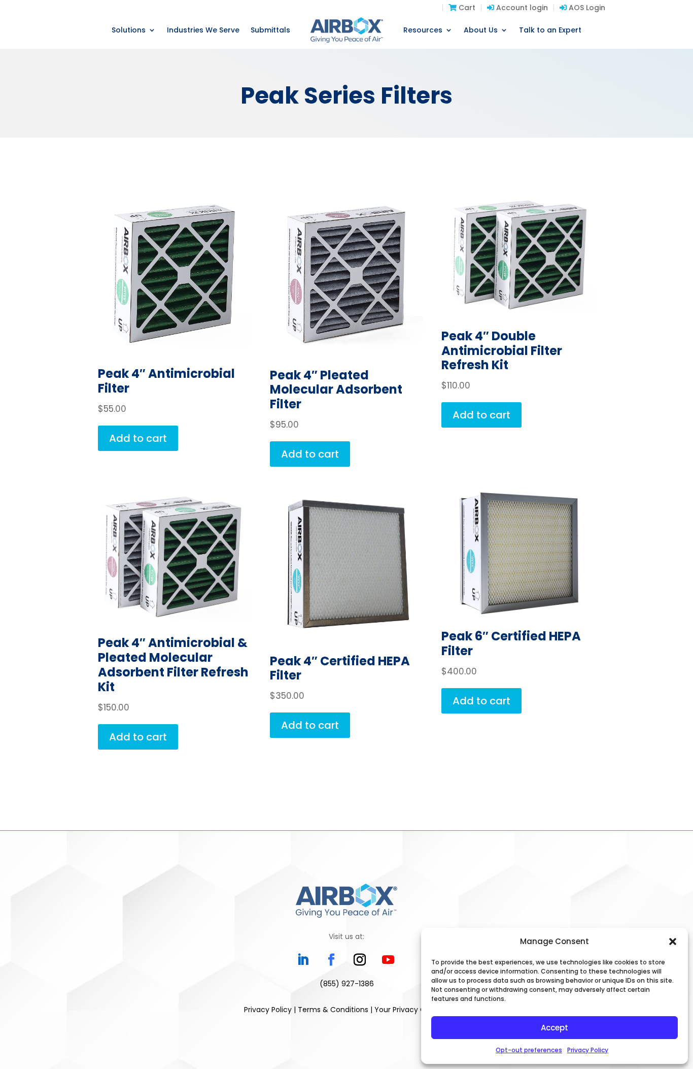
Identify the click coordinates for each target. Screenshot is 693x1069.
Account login (521, 7)
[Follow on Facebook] (331, 960)
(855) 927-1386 (347, 984)
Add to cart (138, 438)
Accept (554, 1027)
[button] (673, 941)
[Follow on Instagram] (360, 960)
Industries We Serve (203, 30)
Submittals (270, 30)
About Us (481, 30)
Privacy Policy (587, 1050)
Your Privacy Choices (411, 1010)
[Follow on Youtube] (388, 960)
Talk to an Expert (550, 30)
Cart (466, 7)
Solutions (129, 30)
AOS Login (586, 7)
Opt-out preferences (529, 1050)
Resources (422, 30)
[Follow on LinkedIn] (303, 960)
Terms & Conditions (333, 1010)
